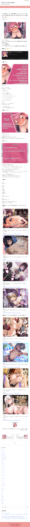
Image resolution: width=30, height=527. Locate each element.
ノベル (2, 480)
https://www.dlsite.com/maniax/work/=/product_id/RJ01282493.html (12, 393)
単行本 (2, 491)
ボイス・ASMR (9, 428)
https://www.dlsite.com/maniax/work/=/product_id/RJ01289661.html (12, 341)
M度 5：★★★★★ (4, 458)
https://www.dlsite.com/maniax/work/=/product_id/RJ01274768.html (12, 420)
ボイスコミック (3, 483)
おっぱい (15, 428)
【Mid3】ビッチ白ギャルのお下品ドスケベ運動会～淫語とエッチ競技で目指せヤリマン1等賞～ (13, 517)
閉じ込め (26, 429)
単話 (2, 493)
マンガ (2, 486)
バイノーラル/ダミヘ (21, 428)
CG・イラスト (3, 450)
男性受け (22, 429)
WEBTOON (3, 460)
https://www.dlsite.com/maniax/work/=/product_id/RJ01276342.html (12, 312)
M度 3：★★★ (3, 455)
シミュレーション (4, 470)
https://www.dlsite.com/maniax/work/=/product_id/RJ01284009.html (12, 367)
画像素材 (3, 496)
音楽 (2, 501)
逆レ (24, 429)
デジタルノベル (3, 478)
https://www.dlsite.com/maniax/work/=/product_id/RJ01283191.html (11, 287)
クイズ (2, 468)
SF (13, 428)
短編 (2, 498)
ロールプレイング (4, 488)
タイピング (3, 473)
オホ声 (18, 428)
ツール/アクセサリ (4, 475)
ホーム (3, 9)
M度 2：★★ (6, 9)
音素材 (2, 503)
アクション (3, 465)
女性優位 (26, 428)
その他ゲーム (3, 463)
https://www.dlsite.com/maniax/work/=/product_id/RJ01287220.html (12, 260)
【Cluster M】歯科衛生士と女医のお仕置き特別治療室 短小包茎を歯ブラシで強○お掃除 (12, 516)
